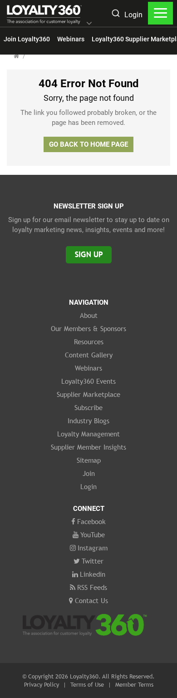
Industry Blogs (88, 420)
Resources (88, 341)
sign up (89, 254)
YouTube (92, 534)
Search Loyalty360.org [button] (115, 14)
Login (133, 14)
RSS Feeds (92, 587)
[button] (89, 24)
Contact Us (91, 600)
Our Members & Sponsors (88, 328)
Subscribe (88, 407)
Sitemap (89, 460)
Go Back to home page (88, 144)
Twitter (92, 561)
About (89, 315)
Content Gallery (89, 355)
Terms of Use (87, 684)
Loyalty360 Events (88, 381)
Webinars (70, 39)
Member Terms (134, 684)
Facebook (91, 521)
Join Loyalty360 (27, 39)
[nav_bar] (160, 13)
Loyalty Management (88, 434)
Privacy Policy (41, 684)
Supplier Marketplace (88, 394)
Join (89, 473)
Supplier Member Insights (88, 447)
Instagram (93, 548)
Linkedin (92, 574)
